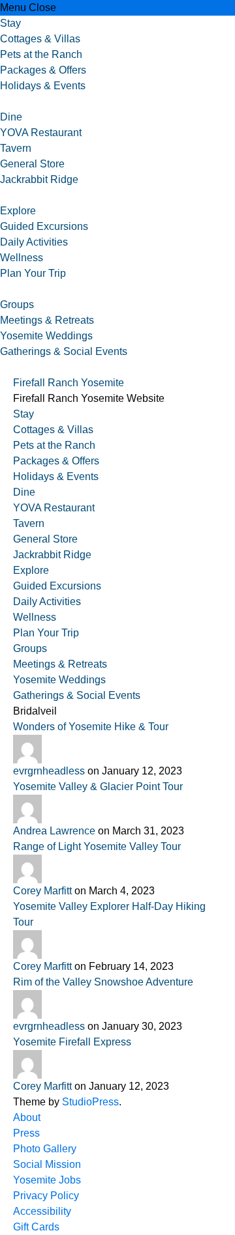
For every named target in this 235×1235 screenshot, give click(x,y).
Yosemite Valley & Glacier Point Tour (98, 786)
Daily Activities (34, 242)
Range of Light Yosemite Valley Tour (97, 846)
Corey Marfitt (43, 890)
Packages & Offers (43, 70)
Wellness (21, 257)
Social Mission (47, 1164)
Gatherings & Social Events (63, 351)
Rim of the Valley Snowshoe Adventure (103, 981)
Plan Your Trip (33, 273)
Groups (17, 304)
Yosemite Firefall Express (72, 1041)
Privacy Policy (46, 1195)
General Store (32, 163)
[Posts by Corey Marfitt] (117, 869)
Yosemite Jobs (47, 1179)
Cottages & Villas (40, 38)
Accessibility (42, 1211)
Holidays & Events (43, 85)
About (26, 1117)
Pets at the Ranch (41, 54)
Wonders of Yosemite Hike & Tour (90, 726)
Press (26, 1133)
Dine (11, 116)
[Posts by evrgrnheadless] (117, 749)
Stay (10, 23)
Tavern (15, 148)
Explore (18, 210)
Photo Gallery (44, 1148)
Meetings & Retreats (47, 320)
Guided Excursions (44, 226)
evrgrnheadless (50, 770)
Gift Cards (36, 1226)
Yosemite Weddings (46, 335)
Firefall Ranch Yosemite (68, 382)
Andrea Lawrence (55, 830)
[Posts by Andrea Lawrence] (117, 809)
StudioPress (90, 1101)
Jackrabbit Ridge (39, 179)
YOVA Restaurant (41, 132)
